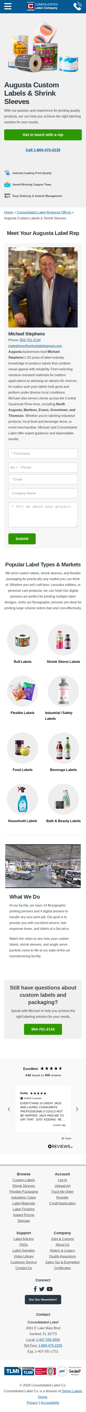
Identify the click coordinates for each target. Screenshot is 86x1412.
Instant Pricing (23, 1215)
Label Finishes (24, 1209)
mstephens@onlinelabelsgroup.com (35, 346)
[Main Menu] (7, 6)
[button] (9, 1109)
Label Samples (24, 1250)
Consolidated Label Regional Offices (44, 212)
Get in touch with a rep (43, 135)
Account (62, 1174)
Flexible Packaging (23, 1191)
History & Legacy (62, 1250)
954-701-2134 (30, 340)
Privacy (32, 1403)
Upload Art (62, 1186)
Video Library (24, 1256)
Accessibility (50, 1403)
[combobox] (13, 467)
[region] (43, 1109)
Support (23, 1233)
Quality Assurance (62, 1256)
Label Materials (23, 1203)
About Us (62, 1244)
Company (62, 1233)
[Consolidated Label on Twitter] (41, 1289)
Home (8, 212)
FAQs (23, 1244)
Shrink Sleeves (23, 1186)
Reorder (62, 1197)
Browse (23, 1174)
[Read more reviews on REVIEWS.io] (60, 1147)
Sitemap (24, 1221)
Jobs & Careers (62, 1239)
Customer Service (23, 1262)
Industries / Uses (23, 1197)
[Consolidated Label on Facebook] (35, 1289)
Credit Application (62, 1203)
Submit (22, 539)
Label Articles (24, 1239)
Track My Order (62, 1191)
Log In (62, 1180)
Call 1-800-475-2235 (43, 150)
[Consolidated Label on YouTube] (50, 1289)
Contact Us (23, 1268)
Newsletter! (43, 1299)
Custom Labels (24, 1180)
